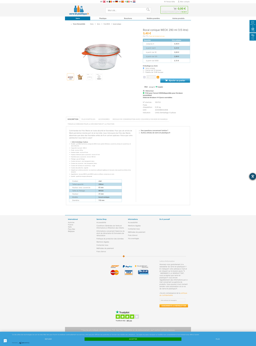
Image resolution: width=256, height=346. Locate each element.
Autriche (71, 222)
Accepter (133, 339)
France (70, 225)
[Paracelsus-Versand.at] (104, 2)
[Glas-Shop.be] (110, 2)
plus (218, 339)
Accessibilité (101, 222)
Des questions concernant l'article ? (154, 130)
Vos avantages (133, 238)
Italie (70, 227)
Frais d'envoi (101, 251)
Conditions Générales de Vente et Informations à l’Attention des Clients (110, 227)
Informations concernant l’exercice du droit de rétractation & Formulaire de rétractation (110, 233)
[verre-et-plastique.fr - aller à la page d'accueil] (82, 10)
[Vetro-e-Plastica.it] (128, 2)
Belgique (71, 231)
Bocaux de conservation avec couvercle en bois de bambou (140, 119)
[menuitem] (69, 1)
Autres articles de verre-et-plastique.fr (155, 133)
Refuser (48, 339)
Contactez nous (102, 245)
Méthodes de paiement (105, 248)
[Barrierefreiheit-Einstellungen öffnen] (252, 176)
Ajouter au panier (176, 80)
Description (73, 119)
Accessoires (104, 119)
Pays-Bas (71, 229)
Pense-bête (170, 2)
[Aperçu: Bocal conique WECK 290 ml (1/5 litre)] (70, 76)
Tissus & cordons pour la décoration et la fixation (91, 124)
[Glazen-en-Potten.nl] (134, 2)
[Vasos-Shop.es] (122, 2)
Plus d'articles (88, 119)
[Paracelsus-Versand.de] (116, 2)
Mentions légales (102, 242)
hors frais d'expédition (124, 330)
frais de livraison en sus (156, 36)
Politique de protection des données (110, 239)
